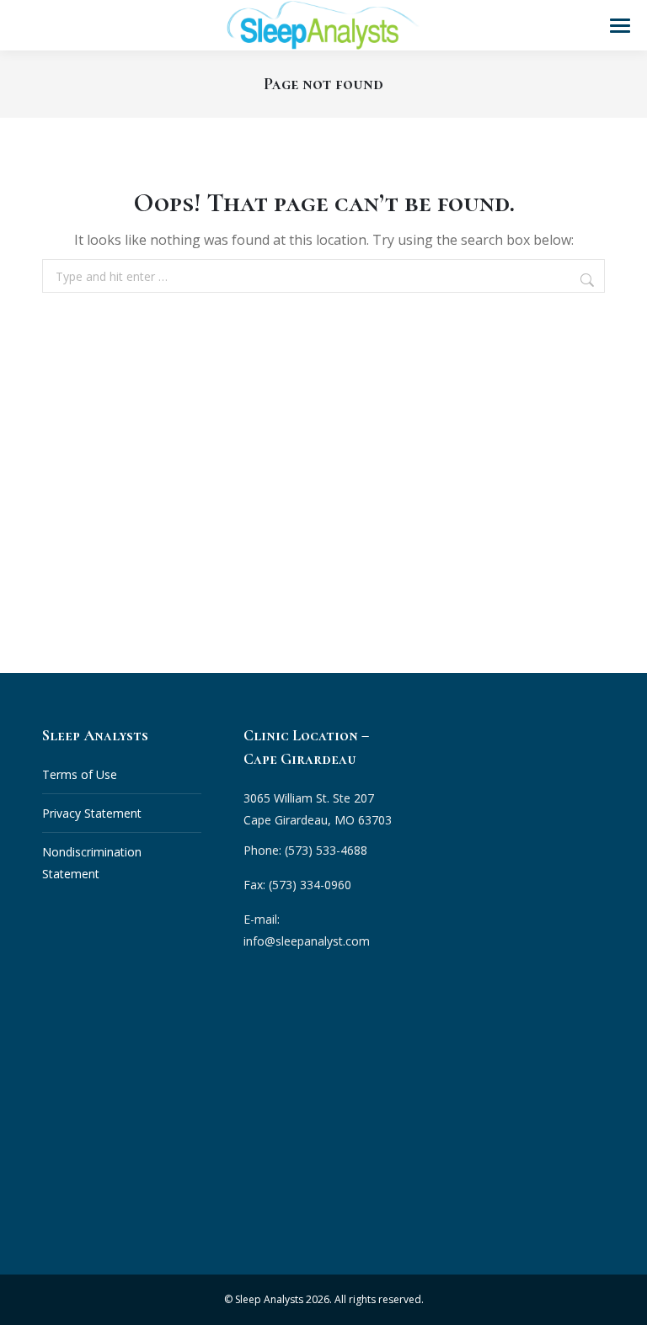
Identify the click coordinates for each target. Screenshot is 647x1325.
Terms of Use (79, 774)
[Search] (588, 280)
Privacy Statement (92, 813)
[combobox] (323, 276)
